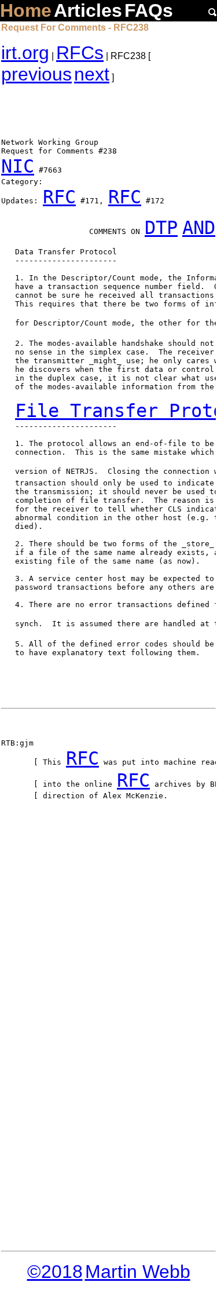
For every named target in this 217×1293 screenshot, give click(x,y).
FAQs (148, 10)
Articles (88, 10)
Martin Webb (137, 1271)
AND (198, 228)
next (91, 74)
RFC (59, 197)
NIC (17, 166)
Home (26, 10)
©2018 (55, 1271)
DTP (161, 228)
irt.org (25, 52)
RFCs (80, 52)
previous (36, 74)
